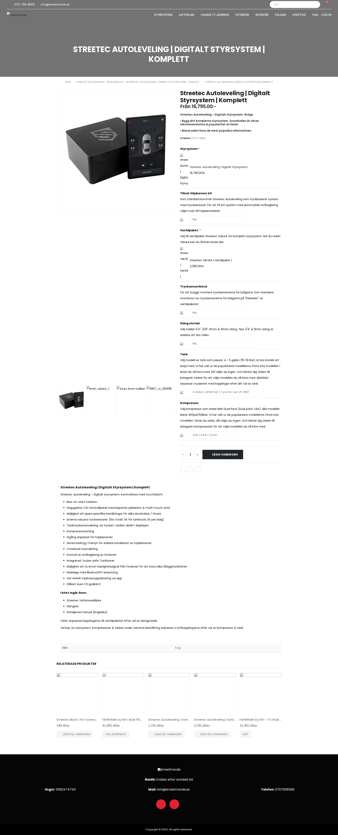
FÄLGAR (280, 15)
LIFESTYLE (299, 15)
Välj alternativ (115, 734)
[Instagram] (174, 804)
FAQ (315, 15)
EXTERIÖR (242, 15)
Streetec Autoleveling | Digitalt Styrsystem (219, 167)
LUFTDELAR (186, 15)
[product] (77, 694)
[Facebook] (161, 804)
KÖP (245, 734)
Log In (326, 15)
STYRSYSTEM (163, 15)
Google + (190, 469)
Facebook (183, 469)
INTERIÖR (261, 15)
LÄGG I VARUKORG (225, 454)
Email (198, 469)
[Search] (314, 4)
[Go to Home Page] (58, 82)
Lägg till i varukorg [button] (76, 734)
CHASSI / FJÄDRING (215, 15)
